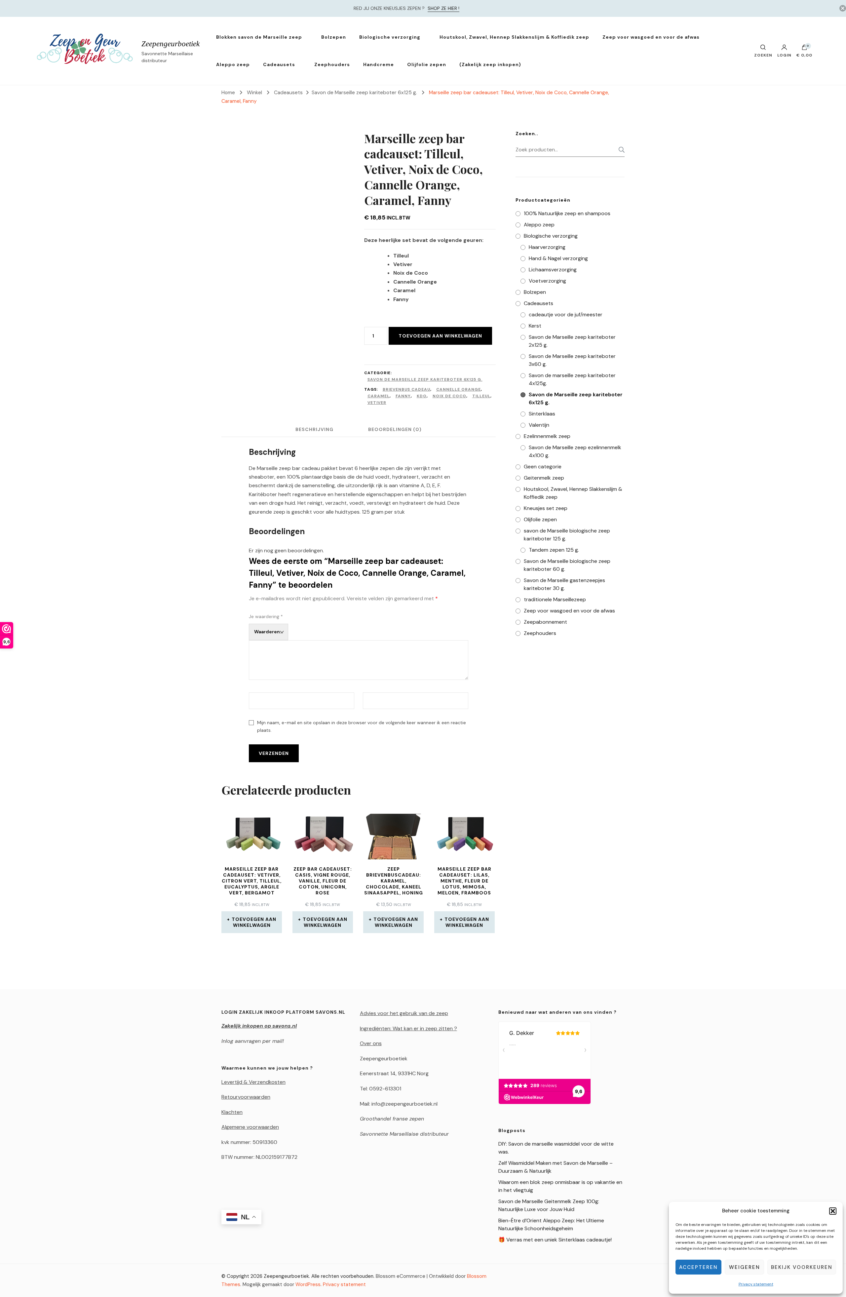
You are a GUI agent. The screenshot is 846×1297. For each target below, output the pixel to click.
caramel (378, 396)
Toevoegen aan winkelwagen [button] (254, 922)
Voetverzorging (547, 280)
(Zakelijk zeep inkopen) (490, 64)
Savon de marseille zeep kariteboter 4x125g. (572, 379)
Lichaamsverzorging (553, 269)
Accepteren (698, 1267)
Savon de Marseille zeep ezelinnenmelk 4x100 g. (575, 451)
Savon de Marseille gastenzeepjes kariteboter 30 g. (564, 584)
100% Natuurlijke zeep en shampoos (567, 213)
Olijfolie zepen (426, 64)
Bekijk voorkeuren (801, 1267)
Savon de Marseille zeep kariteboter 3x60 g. (572, 360)
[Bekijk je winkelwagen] (804, 49)
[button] (832, 1211)
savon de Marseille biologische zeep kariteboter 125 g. (567, 534)
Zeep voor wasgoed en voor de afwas (651, 37)
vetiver (376, 402)
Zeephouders (332, 64)
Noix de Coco (449, 396)
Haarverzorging (547, 247)
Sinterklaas (542, 413)
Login (784, 55)
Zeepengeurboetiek (170, 44)
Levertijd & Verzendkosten (253, 1082)
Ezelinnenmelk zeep (547, 436)
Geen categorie (542, 466)
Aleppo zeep (233, 64)
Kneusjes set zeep (545, 508)
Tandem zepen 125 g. (554, 549)
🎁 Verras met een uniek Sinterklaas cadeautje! (555, 1239)
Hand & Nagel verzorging (558, 258)
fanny (403, 396)
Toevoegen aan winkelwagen (440, 336)
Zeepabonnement (545, 621)
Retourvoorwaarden (245, 1096)
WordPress (308, 1284)
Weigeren (744, 1267)
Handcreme (378, 64)
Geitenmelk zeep (544, 477)
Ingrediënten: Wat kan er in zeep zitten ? (408, 1028)
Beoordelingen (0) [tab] (395, 429)
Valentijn (539, 424)
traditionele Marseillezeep (555, 599)
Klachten (232, 1112)
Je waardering (266, 616)
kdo (422, 396)
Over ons (371, 1043)
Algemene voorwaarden (250, 1126)
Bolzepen (333, 37)
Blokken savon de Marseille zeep (259, 37)
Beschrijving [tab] (314, 429)
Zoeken (620, 149)
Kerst (535, 325)
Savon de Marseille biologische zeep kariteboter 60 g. (567, 565)
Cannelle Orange (458, 389)
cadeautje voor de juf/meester (565, 314)
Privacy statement (756, 1284)
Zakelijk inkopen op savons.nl (259, 1025)
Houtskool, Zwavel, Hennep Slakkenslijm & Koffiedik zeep (514, 37)
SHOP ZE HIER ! (443, 8)
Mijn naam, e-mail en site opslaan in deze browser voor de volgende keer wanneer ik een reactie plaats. (361, 726)
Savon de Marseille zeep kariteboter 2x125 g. (572, 341)
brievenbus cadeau (406, 389)
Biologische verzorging (389, 37)
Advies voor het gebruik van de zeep (404, 1013)
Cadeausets (279, 64)
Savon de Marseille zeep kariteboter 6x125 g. (424, 379)
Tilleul (481, 396)
